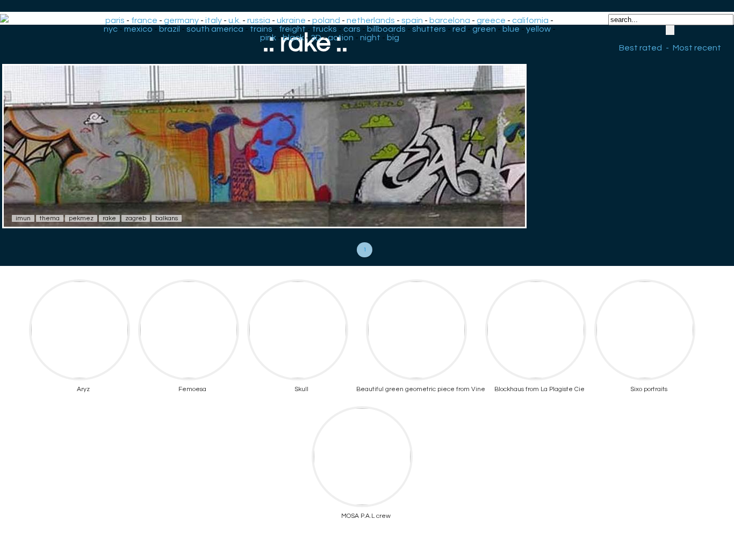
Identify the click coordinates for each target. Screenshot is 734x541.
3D (316, 37)
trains (261, 29)
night (370, 37)
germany (181, 20)
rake (109, 218)
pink (268, 37)
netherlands (371, 20)
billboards (386, 29)
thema (50, 218)
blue (511, 29)
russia (258, 20)
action (341, 37)
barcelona (449, 20)
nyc (111, 29)
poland (326, 20)
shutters (429, 29)
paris (115, 20)
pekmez (81, 218)
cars (352, 29)
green (484, 29)
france (144, 20)
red (459, 29)
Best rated (640, 48)
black (293, 37)
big (393, 37)
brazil (169, 29)
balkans (166, 218)
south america (214, 29)
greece (491, 20)
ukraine (291, 20)
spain (412, 20)
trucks (324, 29)
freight (292, 29)
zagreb (135, 218)
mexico (138, 29)
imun (23, 218)
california (530, 20)
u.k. (234, 20)
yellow (538, 29)
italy (213, 20)
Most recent (697, 48)
